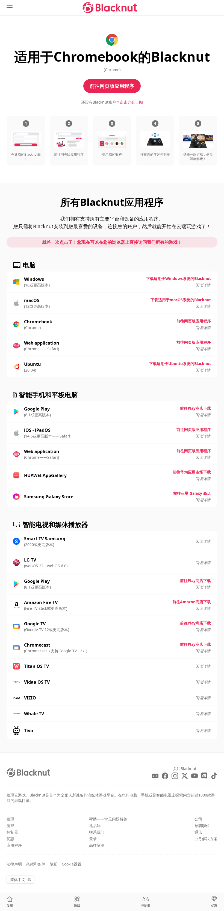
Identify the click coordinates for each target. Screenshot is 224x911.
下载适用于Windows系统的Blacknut (178, 278)
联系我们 (96, 832)
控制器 (12, 832)
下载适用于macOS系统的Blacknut (181, 299)
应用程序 (14, 845)
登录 (93, 838)
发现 (10, 819)
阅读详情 (203, 285)
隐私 (53, 864)
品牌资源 (96, 845)
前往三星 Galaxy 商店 (192, 493)
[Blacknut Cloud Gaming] (109, 7)
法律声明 (14, 864)
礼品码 (95, 825)
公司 (198, 819)
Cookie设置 (71, 864)
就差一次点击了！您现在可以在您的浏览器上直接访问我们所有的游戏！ (112, 242)
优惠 (10, 838)
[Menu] (10, 7)
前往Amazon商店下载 (191, 601)
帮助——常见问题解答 (108, 819)
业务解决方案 (205, 838)
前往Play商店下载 (195, 408)
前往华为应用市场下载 (192, 472)
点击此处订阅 (131, 102)
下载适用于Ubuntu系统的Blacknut (180, 363)
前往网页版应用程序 (112, 86)
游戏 (10, 825)
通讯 (198, 832)
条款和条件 (35, 864)
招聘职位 (202, 825)
